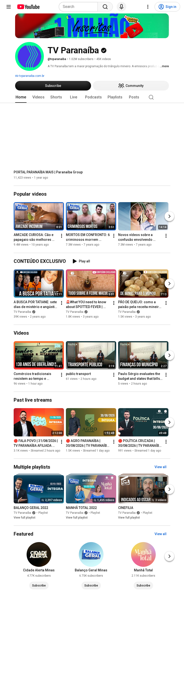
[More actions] (61, 236)
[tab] (21, 97)
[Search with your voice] (121, 7)
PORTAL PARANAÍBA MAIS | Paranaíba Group (48, 172)
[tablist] (92, 97)
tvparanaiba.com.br (31, 76)
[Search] (105, 7)
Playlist (43, 512)
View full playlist (24, 517)
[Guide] (9, 7)
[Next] (169, 216)
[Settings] (148, 7)
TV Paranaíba (22, 312)
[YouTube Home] (28, 6)
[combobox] (80, 7)
